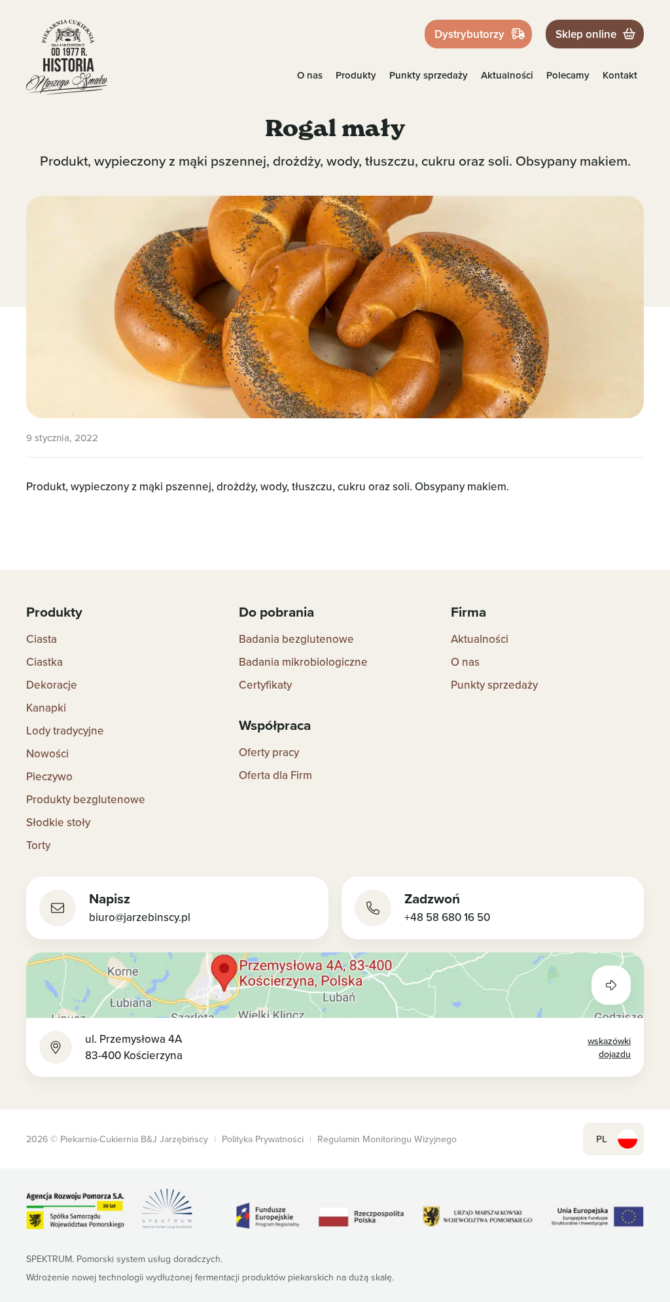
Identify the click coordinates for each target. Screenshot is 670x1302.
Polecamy (568, 75)
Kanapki (46, 707)
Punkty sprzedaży (428, 75)
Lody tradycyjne (65, 730)
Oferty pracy (269, 752)
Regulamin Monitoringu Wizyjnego (387, 1139)
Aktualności (507, 75)
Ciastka (44, 662)
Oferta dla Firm (275, 775)
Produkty (356, 75)
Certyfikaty (265, 685)
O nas (310, 75)
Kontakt (620, 75)
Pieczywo (49, 776)
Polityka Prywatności (263, 1139)
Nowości (47, 753)
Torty (38, 845)
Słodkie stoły (58, 822)
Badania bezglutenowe (296, 639)
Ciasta (41, 639)
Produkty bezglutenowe (85, 799)
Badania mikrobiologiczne (303, 662)
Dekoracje (51, 685)
